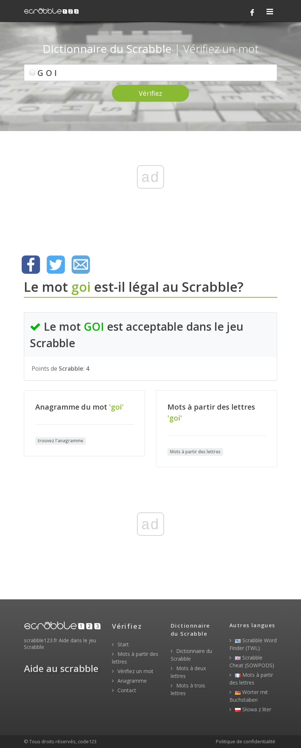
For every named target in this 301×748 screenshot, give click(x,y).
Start (122, 644)
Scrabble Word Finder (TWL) (253, 644)
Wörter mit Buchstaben (248, 696)
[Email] (81, 264)
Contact (126, 690)
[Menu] (269, 12)
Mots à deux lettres (188, 672)
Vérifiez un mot (134, 671)
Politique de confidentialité (245, 741)
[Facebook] (252, 12)
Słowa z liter (256, 709)
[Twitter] (56, 264)
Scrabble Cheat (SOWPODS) (251, 661)
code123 (87, 741)
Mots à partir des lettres (135, 657)
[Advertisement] (150, 189)
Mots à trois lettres (188, 689)
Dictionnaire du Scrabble (191, 654)
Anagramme (131, 680)
